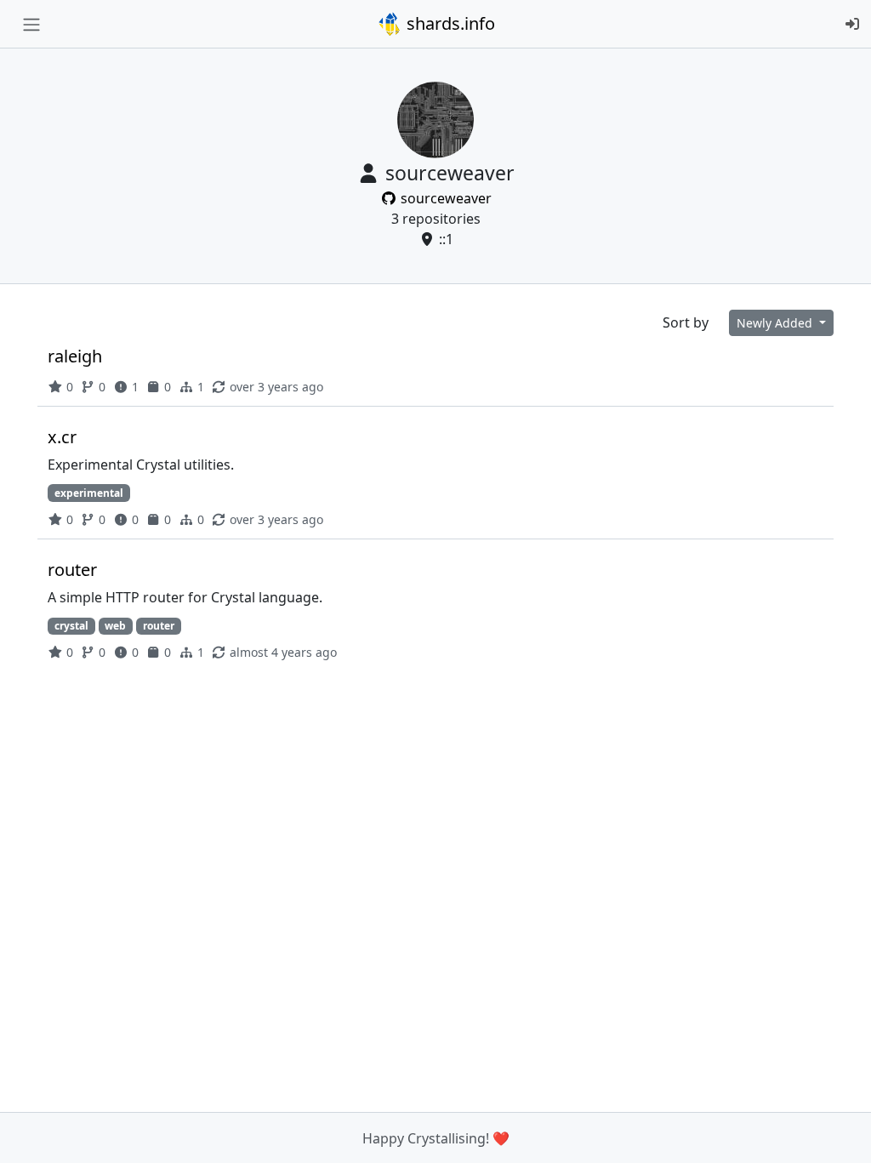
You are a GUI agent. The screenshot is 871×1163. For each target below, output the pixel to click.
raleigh (75, 356)
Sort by (686, 322)
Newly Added (776, 323)
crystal (71, 626)
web (115, 626)
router (72, 569)
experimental (88, 493)
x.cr (62, 436)
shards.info (448, 23)
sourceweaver (444, 198)
